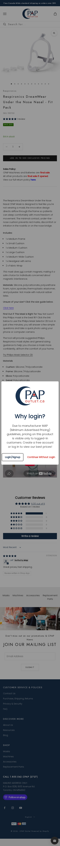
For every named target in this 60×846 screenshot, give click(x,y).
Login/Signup (12, 457)
